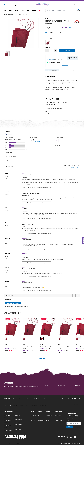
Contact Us (77, 385)
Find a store (62, 385)
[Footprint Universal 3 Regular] (47, 327)
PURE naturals (28, 398)
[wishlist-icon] (78, 50)
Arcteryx (21, 398)
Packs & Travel (43, 405)
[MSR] (77, 21)
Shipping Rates (41, 420)
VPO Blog (33, 420)
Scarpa (45, 398)
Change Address (49, 418)
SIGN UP (69, 426)
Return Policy (41, 418)
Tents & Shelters (17, 14)
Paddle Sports (34, 405)
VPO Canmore (7, 418)
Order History (49, 415)
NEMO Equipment (37, 398)
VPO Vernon (17, 427)
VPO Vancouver (18, 424)
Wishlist (48, 420)
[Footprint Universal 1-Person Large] (65, 327)
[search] (73, 10)
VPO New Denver (8, 430)
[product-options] (47, 42)
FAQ (48, 385)
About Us (33, 418)
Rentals (18, 5)
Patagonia (14, 398)
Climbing (21, 405)
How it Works (58, 415)
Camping (10, 14)
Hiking (27, 405)
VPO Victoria (17, 429)
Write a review (65, 29)
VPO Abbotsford (8, 415)
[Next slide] (78, 335)
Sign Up (56, 418)
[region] (67, 437)
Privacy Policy (17, 443)
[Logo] (42, 4)
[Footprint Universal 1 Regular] (12, 327)
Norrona (51, 398)
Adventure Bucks (9, 5)
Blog (15, 5)
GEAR (5, 14)
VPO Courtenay (8, 420)
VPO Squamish (18, 422)
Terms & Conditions (59, 423)
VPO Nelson (7, 428)
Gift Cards (23, 5)
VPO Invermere (7, 423)
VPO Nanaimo (7, 425)
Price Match (40, 423)
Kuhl (63, 398)
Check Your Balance (59, 420)
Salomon (58, 398)
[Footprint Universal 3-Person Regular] (30, 327)
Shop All (42, 358)
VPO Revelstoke (18, 419)
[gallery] (21, 33)
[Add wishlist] (18, 319)
